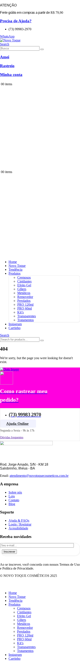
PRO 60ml (24, 308)
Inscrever (9, 551)
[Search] (42, 49)
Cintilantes (24, 281)
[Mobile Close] (2, 585)
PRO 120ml (25, 304)
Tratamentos (25, 320)
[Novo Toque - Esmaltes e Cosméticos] (10, 40)
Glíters (21, 289)
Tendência (15, 269)
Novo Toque (17, 265)
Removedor (25, 297)
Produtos (14, 273)
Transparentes (26, 316)
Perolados (24, 300)
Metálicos (23, 293)
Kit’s (20, 312)
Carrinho (14, 328)
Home (13, 262)
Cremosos (24, 277)
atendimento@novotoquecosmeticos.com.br (39, 475)
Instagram (15, 324)
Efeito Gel (24, 285)
